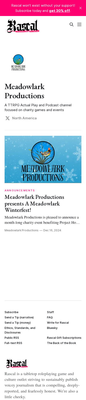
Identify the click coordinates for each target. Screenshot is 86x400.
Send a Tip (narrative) (19, 317)
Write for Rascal (58, 322)
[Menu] (79, 24)
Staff (50, 312)
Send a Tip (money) (18, 322)
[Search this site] (71, 24)
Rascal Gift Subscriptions (64, 337)
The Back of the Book (61, 343)
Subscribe (11, 312)
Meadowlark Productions (24, 91)
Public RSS (12, 337)
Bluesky (52, 328)
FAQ (50, 317)
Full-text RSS (13, 343)
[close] (80, 8)
